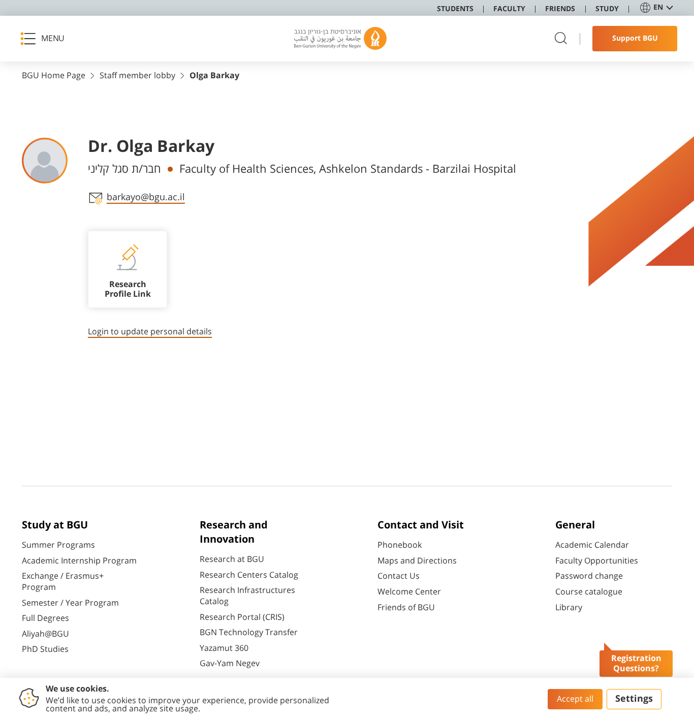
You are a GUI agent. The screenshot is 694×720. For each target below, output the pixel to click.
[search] (561, 38)
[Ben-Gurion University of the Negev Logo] (340, 38)
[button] (46, 38)
